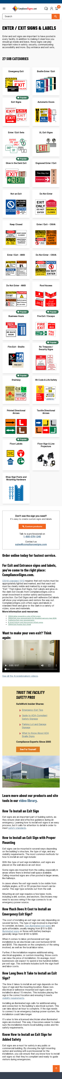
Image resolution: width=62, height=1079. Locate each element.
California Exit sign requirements (21, 620)
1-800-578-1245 (32, 536)
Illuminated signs (10, 931)
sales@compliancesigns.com (31, 544)
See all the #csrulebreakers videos (20, 676)
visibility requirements (13, 998)
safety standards (17, 828)
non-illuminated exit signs (38, 925)
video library (28, 800)
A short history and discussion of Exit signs (25, 622)
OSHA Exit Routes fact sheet (19, 624)
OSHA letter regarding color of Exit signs (24, 616)
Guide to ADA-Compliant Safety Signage (34, 717)
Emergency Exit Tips (32, 710)
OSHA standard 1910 (13, 580)
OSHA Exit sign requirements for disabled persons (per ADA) (32, 618)
